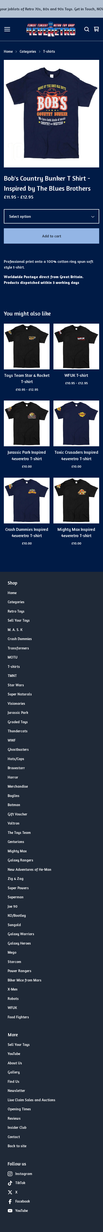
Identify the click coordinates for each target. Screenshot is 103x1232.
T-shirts (49, 51)
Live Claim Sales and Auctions (31, 1100)
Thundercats (18, 731)
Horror (13, 777)
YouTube (14, 1053)
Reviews (14, 1118)
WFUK (12, 1007)
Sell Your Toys (19, 620)
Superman (15, 897)
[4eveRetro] (51, 29)
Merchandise (18, 786)
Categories (28, 51)
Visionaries (16, 703)
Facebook (22, 1201)
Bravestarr (16, 768)
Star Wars (16, 685)
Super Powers (18, 888)
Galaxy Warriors (21, 934)
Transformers (18, 648)
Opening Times (19, 1109)
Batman (14, 804)
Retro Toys (16, 611)
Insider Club (17, 1127)
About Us (15, 1063)
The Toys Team (19, 832)
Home (8, 51)
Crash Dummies (20, 638)
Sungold (14, 925)
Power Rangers (19, 970)
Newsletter (16, 1090)
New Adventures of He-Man (29, 869)
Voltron (13, 823)
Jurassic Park (18, 712)
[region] (51, 9)
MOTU (12, 657)
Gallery (14, 1072)
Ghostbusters (18, 749)
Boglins (13, 795)
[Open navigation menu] (7, 29)
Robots (13, 998)
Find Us (13, 1081)
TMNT (12, 675)
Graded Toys (18, 722)
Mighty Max (17, 851)
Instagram (23, 1173)
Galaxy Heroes (19, 943)
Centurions (16, 841)
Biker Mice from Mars (24, 980)
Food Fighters (18, 1017)
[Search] (86, 29)
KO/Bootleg (17, 915)
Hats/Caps (16, 758)
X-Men (12, 989)
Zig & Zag (15, 878)
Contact (14, 1137)
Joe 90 (12, 906)
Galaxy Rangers (20, 860)
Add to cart (51, 236)
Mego (12, 952)
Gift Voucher (17, 814)
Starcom (14, 961)
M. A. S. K (15, 629)
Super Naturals (20, 694)
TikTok (20, 1182)
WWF (12, 740)
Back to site (17, 1146)
